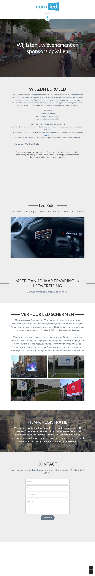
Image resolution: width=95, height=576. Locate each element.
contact (48, 192)
